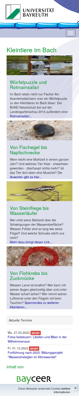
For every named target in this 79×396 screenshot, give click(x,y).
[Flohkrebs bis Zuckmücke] (39, 256)
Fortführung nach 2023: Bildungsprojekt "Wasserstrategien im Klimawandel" (35, 354)
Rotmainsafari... (21, 116)
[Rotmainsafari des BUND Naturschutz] (39, 65)
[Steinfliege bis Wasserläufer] (39, 191)
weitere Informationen (62, 390)
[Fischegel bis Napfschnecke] (39, 130)
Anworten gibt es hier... (26, 177)
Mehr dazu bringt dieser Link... (31, 242)
